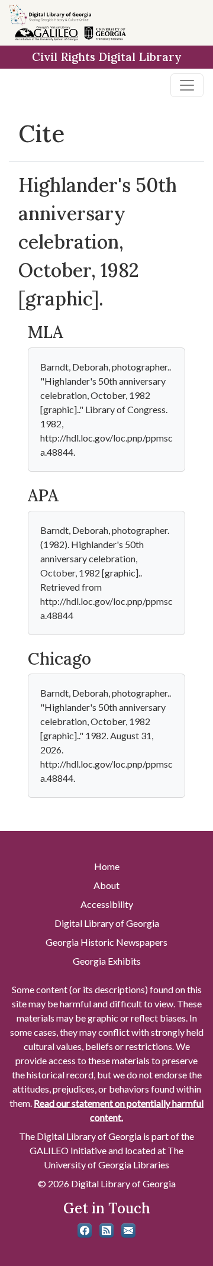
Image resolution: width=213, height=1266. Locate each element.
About (106, 885)
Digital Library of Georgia (106, 923)
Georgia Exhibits (107, 961)
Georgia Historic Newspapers (106, 942)
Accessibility (106, 904)
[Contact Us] (128, 1230)
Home (107, 866)
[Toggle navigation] (187, 85)
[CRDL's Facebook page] (85, 1230)
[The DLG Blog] (106, 1230)
